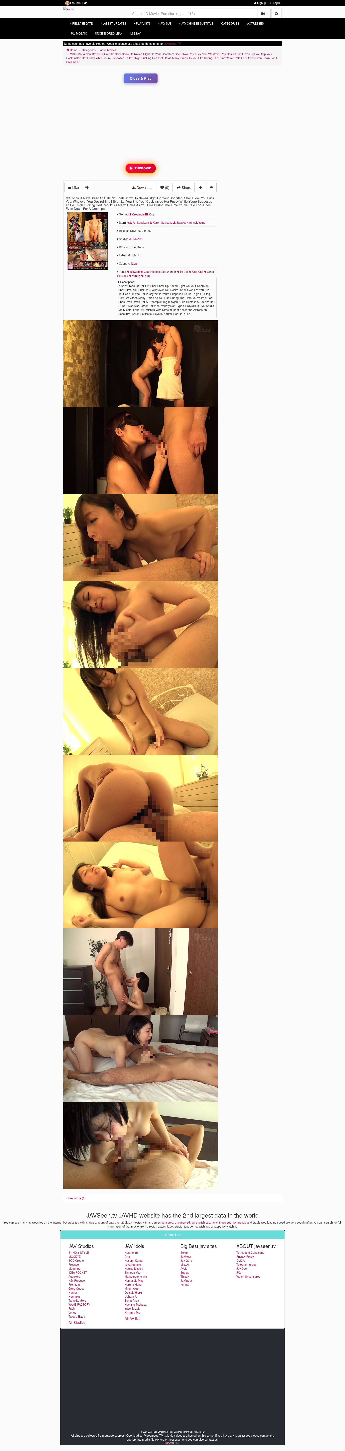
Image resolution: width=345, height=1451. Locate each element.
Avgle (183, 1268)
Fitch (71, 1308)
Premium (74, 1284)
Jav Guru (186, 1260)
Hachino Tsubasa (136, 1304)
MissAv (135, 33)
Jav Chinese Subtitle (196, 23)
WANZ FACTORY (79, 1304)
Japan (134, 263)
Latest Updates (114, 23)
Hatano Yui (131, 1252)
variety (136, 276)
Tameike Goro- (77, 1300)
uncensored (182, 1222)
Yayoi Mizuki (132, 1308)
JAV (238, 1272)
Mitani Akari (132, 1288)
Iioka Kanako (133, 1264)
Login (276, 3)
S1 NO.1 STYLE (78, 1252)
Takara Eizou (76, 1316)
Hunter (72, 1292)
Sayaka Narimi (185, 222)
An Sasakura (141, 222)
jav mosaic (239, 1222)
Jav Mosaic (78, 33)
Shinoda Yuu (133, 1272)
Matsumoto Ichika (136, 1276)
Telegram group (246, 1264)
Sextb (184, 1252)
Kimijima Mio (133, 1312)
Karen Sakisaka (162, 222)
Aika (127, 1256)
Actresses (255, 23)
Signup (261, 3)
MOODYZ (74, 1256)
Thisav (184, 1276)
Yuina (201, 222)
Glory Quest (76, 1288)
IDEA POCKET (77, 1272)
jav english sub (200, 1222)
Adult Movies (108, 50)
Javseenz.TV (172, 44)
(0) (166, 187)
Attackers (74, 1276)
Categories (230, 23)
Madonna (74, 1268)
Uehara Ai (131, 1296)
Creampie (138, 214)
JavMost (185, 1256)
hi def (183, 272)
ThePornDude (78, 3)
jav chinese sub (221, 1222)
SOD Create (76, 1260)
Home (73, 50)
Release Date (82, 23)
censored (167, 1222)
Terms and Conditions (250, 1252)
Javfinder (186, 1280)
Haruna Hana (133, 1284)
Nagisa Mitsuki (134, 1268)
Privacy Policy (245, 1256)
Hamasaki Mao (134, 1280)
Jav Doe (241, 1268)
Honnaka (74, 1296)
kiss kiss (197, 272)
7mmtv (184, 1284)
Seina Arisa (132, 1300)
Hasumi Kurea (134, 1260)
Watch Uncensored (248, 1276)
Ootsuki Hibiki (133, 1292)
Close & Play (141, 78)
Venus (72, 1312)
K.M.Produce (76, 1280)
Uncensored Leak (108, 33)
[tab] (76, 1198)
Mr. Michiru (136, 239)
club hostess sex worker (159, 272)
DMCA (240, 1260)
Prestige (73, 1264)
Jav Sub (166, 23)
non (147, 276)
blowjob (134, 272)
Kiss (151, 214)
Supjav (184, 1272)
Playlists (143, 23)
